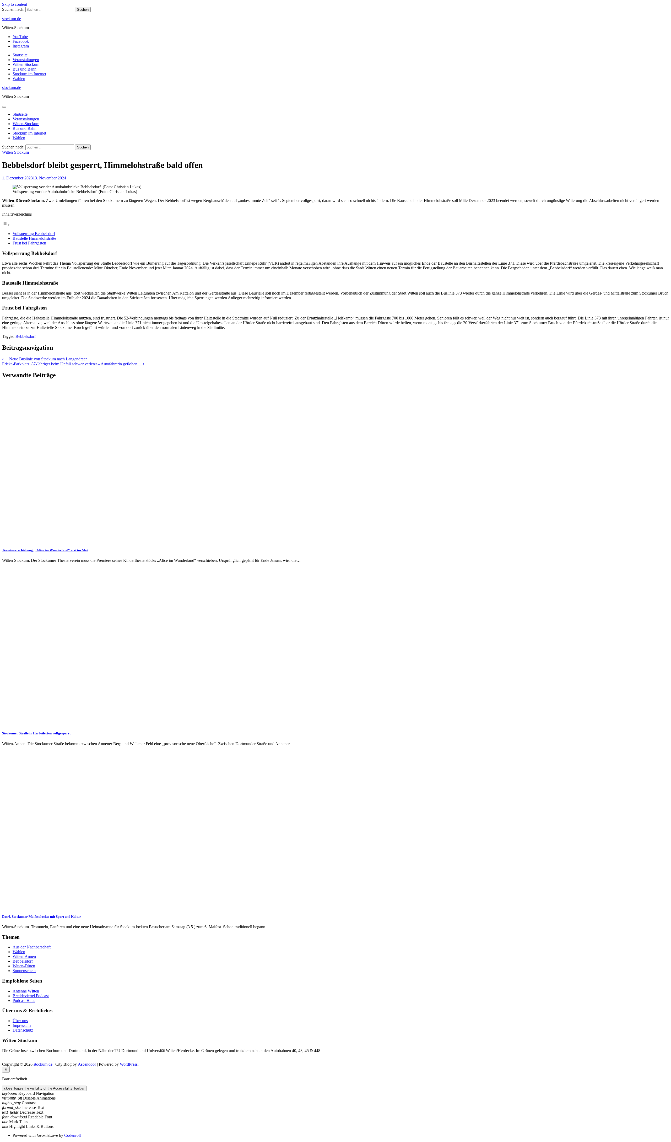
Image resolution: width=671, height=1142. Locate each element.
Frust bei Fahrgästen (29, 243)
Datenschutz (23, 1030)
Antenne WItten (26, 991)
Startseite (20, 55)
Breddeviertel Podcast (31, 996)
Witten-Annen (24, 956)
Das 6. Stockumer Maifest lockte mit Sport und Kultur (41, 917)
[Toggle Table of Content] (6, 224)
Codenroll (72, 1135)
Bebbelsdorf (25, 336)
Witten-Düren (24, 966)
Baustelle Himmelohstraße (34, 238)
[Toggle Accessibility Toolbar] (6, 1069)
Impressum (22, 1025)
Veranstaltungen (26, 59)
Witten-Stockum (26, 64)
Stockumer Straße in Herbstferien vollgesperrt (36, 733)
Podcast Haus (24, 1000)
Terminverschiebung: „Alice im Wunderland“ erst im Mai (45, 550)
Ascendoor (87, 1064)
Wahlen (19, 78)
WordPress (129, 1064)
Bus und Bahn (24, 69)
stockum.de (11, 19)
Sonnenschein (24, 970)
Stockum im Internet (29, 74)
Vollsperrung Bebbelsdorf (34, 233)
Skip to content (14, 4)
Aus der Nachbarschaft (32, 947)
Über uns (20, 1020)
